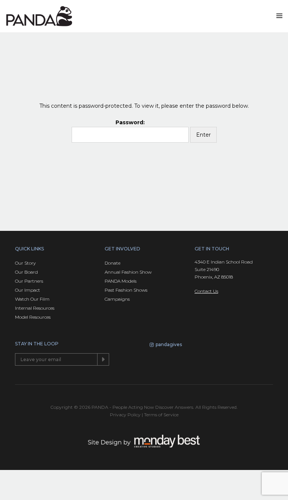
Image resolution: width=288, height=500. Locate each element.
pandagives (169, 344)
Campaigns (117, 299)
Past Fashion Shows (126, 290)
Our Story (25, 263)
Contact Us (206, 291)
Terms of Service (161, 414)
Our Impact (27, 290)
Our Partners (29, 281)
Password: (130, 122)
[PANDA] (39, 16)
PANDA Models (120, 281)
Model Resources (33, 317)
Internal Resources (34, 308)
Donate (112, 263)
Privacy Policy (125, 414)
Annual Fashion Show (128, 272)
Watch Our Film (32, 299)
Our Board (26, 272)
